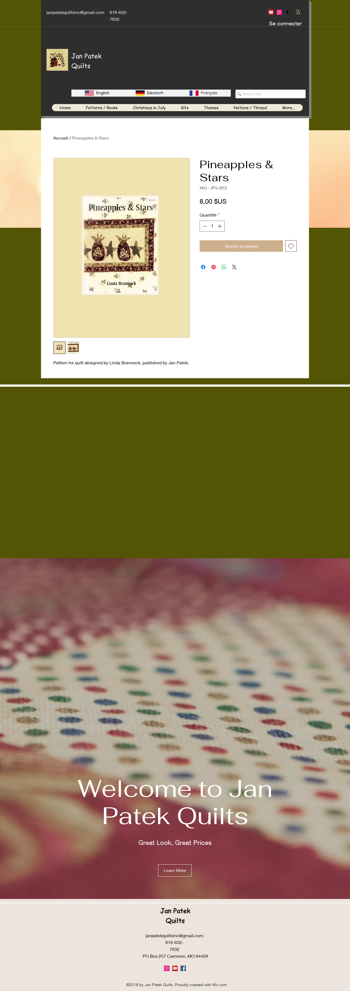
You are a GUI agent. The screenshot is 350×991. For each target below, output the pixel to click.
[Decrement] (204, 226)
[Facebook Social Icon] (183, 968)
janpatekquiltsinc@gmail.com (75, 12)
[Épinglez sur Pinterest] (213, 267)
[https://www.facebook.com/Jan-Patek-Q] (287, 12)
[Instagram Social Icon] (279, 12)
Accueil (60, 137)
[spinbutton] (212, 226)
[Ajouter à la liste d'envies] (291, 246)
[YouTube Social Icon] (271, 12)
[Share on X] (234, 267)
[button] (298, 12)
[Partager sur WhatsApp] (224, 267)
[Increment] (220, 226)
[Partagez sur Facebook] (203, 267)
